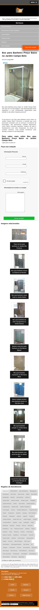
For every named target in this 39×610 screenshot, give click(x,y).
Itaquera (5, 516)
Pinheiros (16, 531)
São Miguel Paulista (16, 544)
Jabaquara (12, 516)
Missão (12, 590)
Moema (18, 525)
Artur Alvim (13, 494)
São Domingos (18, 541)
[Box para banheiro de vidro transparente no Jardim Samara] (19, 309)
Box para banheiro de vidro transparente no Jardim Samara (19, 321)
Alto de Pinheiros (23, 491)
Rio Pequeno (23, 535)
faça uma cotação (30, 47)
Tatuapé (5, 547)
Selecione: (5, 491)
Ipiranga (25, 513)
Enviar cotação (19, 218)
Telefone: (23, 172)
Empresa (25, 584)
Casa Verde (22, 503)
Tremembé (12, 547)
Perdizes (5, 531)
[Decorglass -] (19, 10)
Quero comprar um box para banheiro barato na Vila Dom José (19, 401)
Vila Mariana (16, 553)
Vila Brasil (34, 547)
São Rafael (26, 544)
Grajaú (4, 513)
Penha (33, 528)
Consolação (6, 510)
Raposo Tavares (7, 535)
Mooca (24, 525)
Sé (31, 544)
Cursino (13, 510)
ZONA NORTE (13, 491)
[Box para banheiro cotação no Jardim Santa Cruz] (19, 415)
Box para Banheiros (6, 26)
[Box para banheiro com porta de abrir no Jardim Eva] (19, 442)
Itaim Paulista (32, 513)
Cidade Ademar (31, 503)
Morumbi (30, 525)
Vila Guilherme (23, 550)
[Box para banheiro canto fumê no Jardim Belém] (19, 285)
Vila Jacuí (31, 550)
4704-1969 (7, 577)
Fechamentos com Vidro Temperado (10, 30)
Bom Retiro (34, 494)
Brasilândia (6, 497)
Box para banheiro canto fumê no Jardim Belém (19, 296)
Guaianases (11, 513)
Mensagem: (21, 192)
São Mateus (6, 544)
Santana (13, 538)
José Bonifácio (7, 522)
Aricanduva (6, 494)
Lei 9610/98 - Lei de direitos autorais (11, 567)
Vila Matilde (24, 553)
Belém (27, 494)
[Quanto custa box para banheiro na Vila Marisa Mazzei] (19, 336)
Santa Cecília (6, 538)
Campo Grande (15, 500)
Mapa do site (26, 595)
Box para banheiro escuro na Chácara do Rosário (19, 271)
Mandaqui (5, 525)
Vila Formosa (13, 550)
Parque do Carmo (18, 528)
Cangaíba (32, 500)
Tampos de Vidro (5, 38)
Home (12, 584)
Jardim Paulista (7, 519)
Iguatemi (18, 513)
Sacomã (31, 535)
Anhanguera (33, 491)
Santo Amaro (21, 538)
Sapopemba (30, 538)
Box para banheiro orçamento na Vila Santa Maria (19, 374)
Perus (10, 531)
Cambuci (27, 497)
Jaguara (19, 516)
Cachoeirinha (19, 497)
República (16, 535)
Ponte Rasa (29, 531)
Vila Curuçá (6, 550)
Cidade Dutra (6, 506)
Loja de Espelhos (5, 34)
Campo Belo (6, 500)
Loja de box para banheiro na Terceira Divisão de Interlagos (19, 480)
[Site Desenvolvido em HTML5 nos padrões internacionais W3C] (14, 604)
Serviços (19, 23)
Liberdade (26, 522)
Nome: (24, 156)
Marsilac (12, 525)
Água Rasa (21, 557)
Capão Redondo (7, 503)
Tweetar (5, 63)
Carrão (15, 503)
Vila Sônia (14, 557)
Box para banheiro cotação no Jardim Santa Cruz (19, 427)
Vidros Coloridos (5, 46)
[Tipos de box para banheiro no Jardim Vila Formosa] (19, 234)
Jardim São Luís (17, 519)
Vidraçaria (3, 42)
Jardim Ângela (27, 519)
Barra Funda (21, 494)
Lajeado (15, 522)
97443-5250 (8, 579)
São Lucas (27, 541)
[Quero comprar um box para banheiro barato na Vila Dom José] (19, 389)
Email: (24, 164)
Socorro (10, 541)
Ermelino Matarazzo (22, 510)
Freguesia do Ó (33, 510)
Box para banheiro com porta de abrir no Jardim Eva (19, 454)
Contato (11, 595)
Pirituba (23, 531)
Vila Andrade (26, 547)
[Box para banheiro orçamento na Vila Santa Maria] (19, 362)
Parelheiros (6, 528)
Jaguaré (25, 516)
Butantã (12, 497)
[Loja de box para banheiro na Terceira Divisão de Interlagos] (19, 468)
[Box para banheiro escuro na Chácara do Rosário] (19, 260)
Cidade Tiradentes (25, 506)
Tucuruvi (19, 547)
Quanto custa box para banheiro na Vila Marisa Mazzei (19, 348)
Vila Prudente (6, 557)
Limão (32, 522)
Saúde (4, 541)
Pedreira (27, 528)
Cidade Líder (14, 506)
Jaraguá (31, 516)
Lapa (20, 522)
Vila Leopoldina (7, 553)
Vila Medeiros (32, 553)
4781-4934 (18, 577)
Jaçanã (35, 519)
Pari (11, 528)
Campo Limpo (24, 500)
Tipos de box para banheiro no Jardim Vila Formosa (19, 246)
